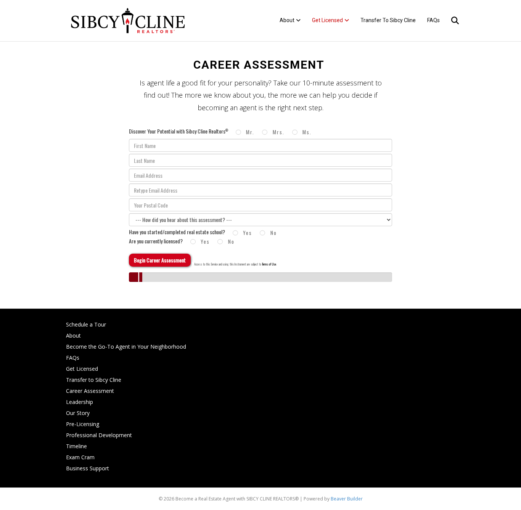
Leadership (79, 401)
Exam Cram (80, 457)
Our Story (78, 413)
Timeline (76, 446)
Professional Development (99, 435)
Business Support (87, 468)
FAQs (433, 20)
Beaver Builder (347, 499)
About (287, 20)
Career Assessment (90, 390)
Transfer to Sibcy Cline (388, 20)
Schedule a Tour (86, 324)
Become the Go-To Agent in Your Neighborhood (126, 346)
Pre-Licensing (82, 424)
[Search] (450, 20)
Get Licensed (327, 20)
